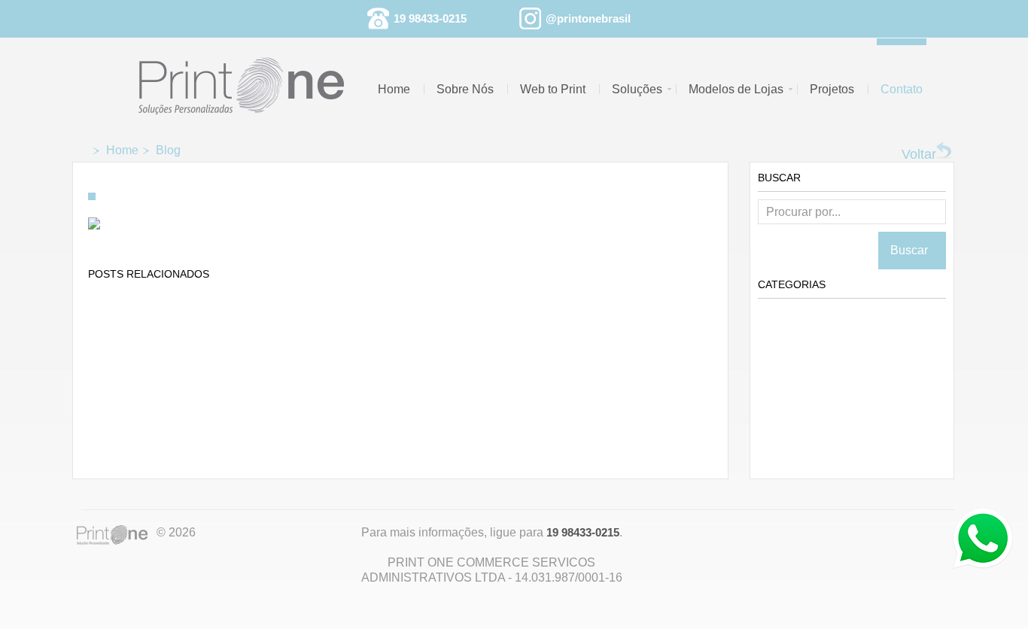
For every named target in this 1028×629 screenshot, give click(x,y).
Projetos (832, 89)
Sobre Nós (465, 89)
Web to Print (552, 89)
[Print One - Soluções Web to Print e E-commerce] (251, 77)
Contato (901, 89)
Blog (168, 150)
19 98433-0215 (430, 18)
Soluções (637, 89)
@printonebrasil (588, 18)
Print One (115, 536)
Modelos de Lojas (736, 89)
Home (394, 89)
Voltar (919, 154)
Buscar (912, 250)
